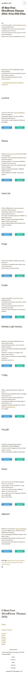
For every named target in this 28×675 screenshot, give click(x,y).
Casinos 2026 (13, 649)
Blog (13, 662)
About (13, 657)
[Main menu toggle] (24, 3)
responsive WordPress (19, 112)
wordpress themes (10, 407)
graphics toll (6, 3)
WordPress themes (21, 25)
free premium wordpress (13, 154)
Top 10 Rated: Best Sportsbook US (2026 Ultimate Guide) (13, 653)
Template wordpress (7, 629)
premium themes (6, 79)
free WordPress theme (17, 298)
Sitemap (13, 668)
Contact (13, 665)
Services (13, 659)
